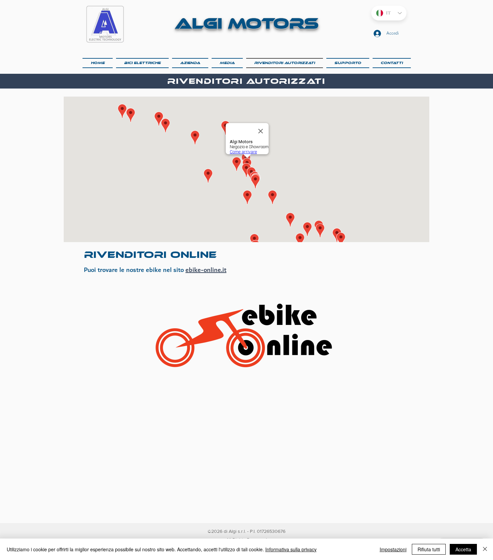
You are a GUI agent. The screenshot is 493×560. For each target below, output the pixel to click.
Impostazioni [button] (393, 549)
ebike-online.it (205, 270)
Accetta (463, 549)
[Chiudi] (485, 549)
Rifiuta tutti (429, 549)
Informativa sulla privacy (291, 549)
